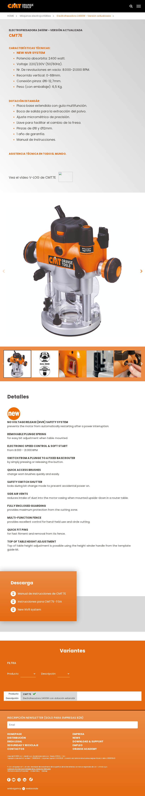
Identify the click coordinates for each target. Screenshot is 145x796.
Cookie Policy (34, 771)
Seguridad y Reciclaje (22, 745)
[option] (72, 271)
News (76, 738)
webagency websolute (22, 788)
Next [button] (141, 271)
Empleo (77, 745)
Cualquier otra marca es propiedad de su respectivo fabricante (29, 769)
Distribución (16, 738)
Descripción (48, 673)
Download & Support (87, 741)
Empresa (78, 734)
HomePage (14, 734)
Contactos (15, 749)
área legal (14, 741)
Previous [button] (3, 271)
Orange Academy (84, 749)
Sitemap (44, 771)
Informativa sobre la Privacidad (17, 771)
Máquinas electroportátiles (35, 16)
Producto (13, 673)
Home (10, 16)
